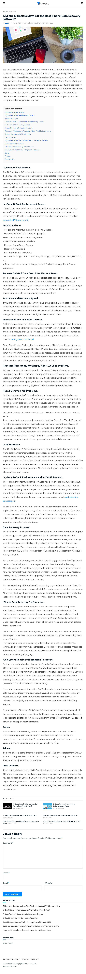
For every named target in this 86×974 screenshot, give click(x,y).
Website (48, 883)
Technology (12, 11)
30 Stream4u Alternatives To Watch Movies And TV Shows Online (31, 926)
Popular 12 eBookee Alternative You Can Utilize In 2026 (27, 930)
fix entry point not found (21, 339)
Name (6, 873)
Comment (8, 843)
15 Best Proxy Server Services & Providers (20, 815)
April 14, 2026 (48, 823)
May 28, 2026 (13, 823)
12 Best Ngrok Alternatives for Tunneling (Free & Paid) (26, 910)
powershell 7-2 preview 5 (15, 220)
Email (6, 883)
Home (5, 11)
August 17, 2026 (18, 809)
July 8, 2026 (47, 818)
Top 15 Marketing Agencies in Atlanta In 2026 (61, 821)
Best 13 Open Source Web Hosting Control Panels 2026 (27, 922)
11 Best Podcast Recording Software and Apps (23, 914)
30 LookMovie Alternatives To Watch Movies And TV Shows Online (31, 906)
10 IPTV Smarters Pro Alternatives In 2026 (60, 815)
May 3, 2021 (17, 23)
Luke (7, 23)
